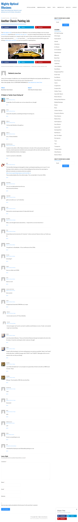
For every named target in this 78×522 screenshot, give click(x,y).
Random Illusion (41, 7)
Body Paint (56, 58)
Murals (56, 105)
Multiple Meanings (9, 66)
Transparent (57, 146)
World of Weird (58, 154)
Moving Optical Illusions (59, 99)
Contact (75, 7)
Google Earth (57, 85)
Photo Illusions (57, 116)
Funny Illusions (57, 80)
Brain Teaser (57, 60)
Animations (57, 44)
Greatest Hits (60, 7)
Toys (55, 143)
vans (21, 34)
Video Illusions (57, 152)
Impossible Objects (58, 94)
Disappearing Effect (58, 71)
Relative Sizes (57, 118)
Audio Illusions (57, 52)
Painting (43, 66)
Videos (49, 7)
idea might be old (7, 32)
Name (3, 482)
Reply (7, 104)
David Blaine (57, 69)
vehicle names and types (10, 40)
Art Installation (57, 49)
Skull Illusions (57, 132)
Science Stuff (57, 127)
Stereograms (57, 138)
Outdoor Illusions (18, 66)
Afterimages (57, 35)
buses (25, 34)
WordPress (46, 518)
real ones (17, 34)
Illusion (39, 66)
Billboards (56, 55)
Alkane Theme (32, 518)
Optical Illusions (31, 7)
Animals (56, 41)
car (17, 38)
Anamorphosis (57, 38)
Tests (54, 7)
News (55, 107)
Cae (35, 66)
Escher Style (57, 74)
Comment (3, 461)
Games (56, 82)
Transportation (26, 66)
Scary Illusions (57, 124)
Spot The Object (58, 135)
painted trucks (4, 34)
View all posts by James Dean (35, 82)
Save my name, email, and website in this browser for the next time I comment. (19, 505)
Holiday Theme (57, 91)
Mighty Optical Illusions (9, 6)
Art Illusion (56, 47)
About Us (68, 7)
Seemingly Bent (57, 130)
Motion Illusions (58, 96)
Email (2, 489)
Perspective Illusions (59, 113)
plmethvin (8, 243)
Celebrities (56, 63)
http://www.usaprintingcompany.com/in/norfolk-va (18, 173)
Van (46, 66)
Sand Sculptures (58, 121)
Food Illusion (57, 77)
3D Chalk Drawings (58, 33)
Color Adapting (57, 66)
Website (3, 496)
